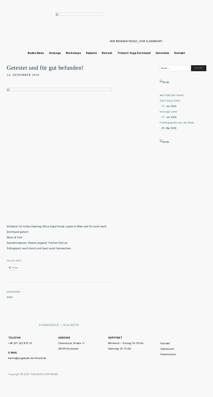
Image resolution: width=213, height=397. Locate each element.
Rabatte (91, 53)
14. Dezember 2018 (23, 75)
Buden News (36, 53)
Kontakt (179, 53)
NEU (10, 297)
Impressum (167, 348)
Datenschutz (168, 354)
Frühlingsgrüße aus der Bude (177, 122)
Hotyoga (55, 53)
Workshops (73, 53)
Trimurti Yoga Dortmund (133, 53)
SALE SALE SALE (170, 100)
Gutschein (162, 53)
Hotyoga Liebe (168, 111)
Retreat (107, 53)
